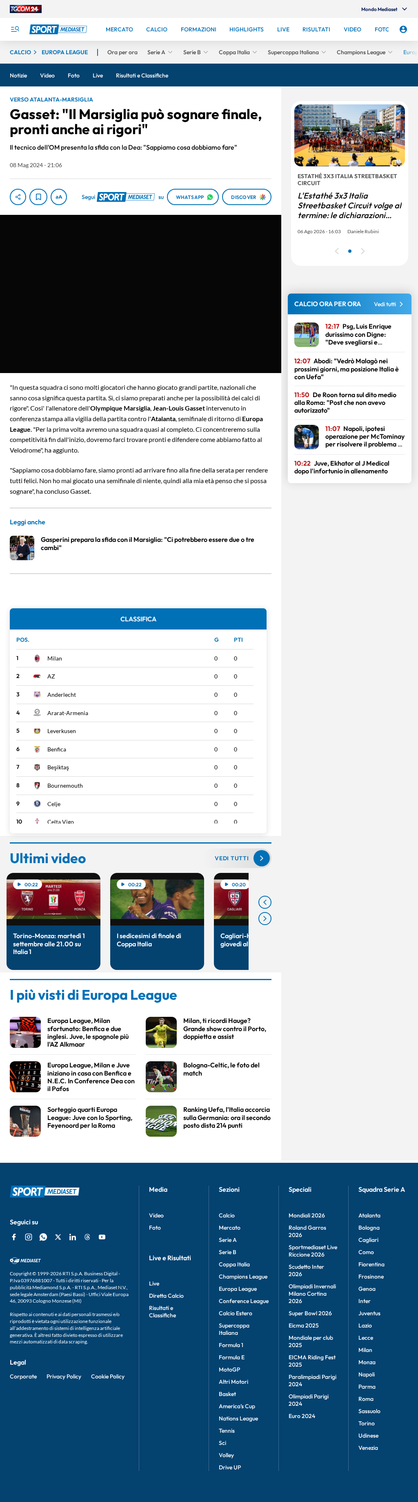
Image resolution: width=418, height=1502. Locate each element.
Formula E (232, 1357)
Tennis (227, 1430)
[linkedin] (73, 1237)
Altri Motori (233, 1381)
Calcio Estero (235, 1313)
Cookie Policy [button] (108, 1376)
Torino (366, 1423)
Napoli (366, 1374)
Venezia (368, 1447)
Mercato (229, 1227)
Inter (364, 1301)
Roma (366, 1399)
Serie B (227, 1252)
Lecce (365, 1337)
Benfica (56, 749)
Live (154, 1283)
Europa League (238, 1288)
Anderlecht (61, 694)
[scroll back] (264, 902)
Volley (226, 1455)
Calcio (227, 1215)
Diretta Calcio (166, 1295)
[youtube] (102, 1237)
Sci (222, 1443)
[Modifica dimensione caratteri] (59, 197)
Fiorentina (371, 1264)
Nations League (238, 1418)
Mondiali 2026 (307, 1215)
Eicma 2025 (304, 1325)
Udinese (368, 1435)
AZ (51, 676)
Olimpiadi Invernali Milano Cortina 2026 (312, 1294)
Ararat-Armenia (67, 712)
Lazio (365, 1325)
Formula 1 (231, 1345)
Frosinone (371, 1276)
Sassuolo (369, 1411)
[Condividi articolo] (18, 197)
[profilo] (403, 29)
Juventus (369, 1313)
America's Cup (237, 1406)
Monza (367, 1362)
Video (156, 1215)
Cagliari (368, 1240)
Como (366, 1252)
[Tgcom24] (26, 9)
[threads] (87, 1237)
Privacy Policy (64, 1376)
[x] (58, 1237)
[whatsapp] (43, 1237)
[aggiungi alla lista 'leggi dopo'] (38, 197)
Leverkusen (61, 730)
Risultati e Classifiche (162, 1311)
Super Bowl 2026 (310, 1313)
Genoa (367, 1288)
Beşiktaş (58, 767)
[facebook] (14, 1237)
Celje (53, 803)
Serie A (228, 1240)
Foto (155, 1227)
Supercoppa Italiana (234, 1329)
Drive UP (230, 1467)
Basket (227, 1394)
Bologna (369, 1227)
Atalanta (369, 1215)
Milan (54, 658)
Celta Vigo (60, 821)
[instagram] (28, 1237)
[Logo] (59, 29)
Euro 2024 (302, 1416)
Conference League (244, 1301)
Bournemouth (65, 785)
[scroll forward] (264, 918)
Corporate (23, 1376)
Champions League (243, 1276)
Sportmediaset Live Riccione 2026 (313, 1251)
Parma (367, 1386)
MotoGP (229, 1369)
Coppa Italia (234, 1264)
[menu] (14, 29)
